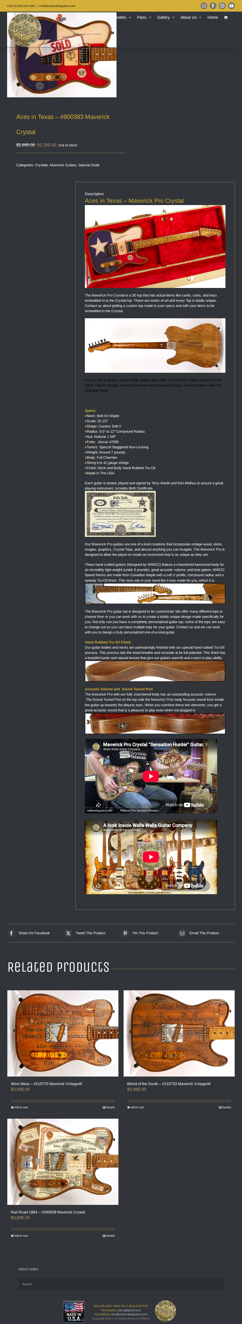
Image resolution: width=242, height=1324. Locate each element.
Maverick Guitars (63, 165)
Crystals (41, 165)
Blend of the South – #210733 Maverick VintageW (169, 1084)
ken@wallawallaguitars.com (129, 1314)
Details (110, 1107)
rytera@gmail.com (129, 1310)
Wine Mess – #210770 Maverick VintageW (46, 1084)
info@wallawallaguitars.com (57, 6)
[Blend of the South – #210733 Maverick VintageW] (179, 1033)
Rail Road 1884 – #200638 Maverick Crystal (48, 1212)
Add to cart (21, 1107)
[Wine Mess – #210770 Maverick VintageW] (62, 1033)
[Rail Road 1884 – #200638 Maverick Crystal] (62, 1162)
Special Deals (89, 165)
